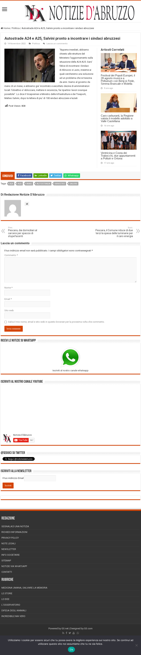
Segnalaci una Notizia (15, 526)
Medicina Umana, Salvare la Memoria (24, 587)
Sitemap (6, 560)
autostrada (43, 184)
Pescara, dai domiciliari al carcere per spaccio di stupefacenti (22, 232)
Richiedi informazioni (14, 532)
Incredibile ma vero (13, 616)
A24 (11, 184)
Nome (8, 287)
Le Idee (5, 599)
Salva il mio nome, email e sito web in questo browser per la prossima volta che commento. (56, 321)
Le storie (6, 593)
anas (29, 184)
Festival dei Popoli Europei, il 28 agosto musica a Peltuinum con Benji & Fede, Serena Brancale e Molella (118, 79)
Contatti (6, 572)
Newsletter (8, 549)
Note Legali (8, 543)
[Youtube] (73, 633)
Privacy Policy (10, 537)
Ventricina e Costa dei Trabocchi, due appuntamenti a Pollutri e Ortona (118, 155)
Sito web (9, 310)
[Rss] (63, 633)
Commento (11, 255)
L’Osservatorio (10, 604)
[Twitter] (69, 633)
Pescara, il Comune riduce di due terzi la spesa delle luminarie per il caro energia (114, 232)
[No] (136, 645)
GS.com (88, 628)
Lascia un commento (57, 43)
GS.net (65, 628)
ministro (60, 184)
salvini (73, 184)
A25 (19, 184)
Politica (16, 28)
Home (6, 28)
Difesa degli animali (13, 610)
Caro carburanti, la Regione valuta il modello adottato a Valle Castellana (117, 118)
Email (8, 299)
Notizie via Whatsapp (14, 566)
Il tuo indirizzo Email (13, 478)
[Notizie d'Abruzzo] (70, 13)
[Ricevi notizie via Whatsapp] (77, 633)
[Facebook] (66, 633)
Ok (71, 649)
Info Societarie (10, 554)
